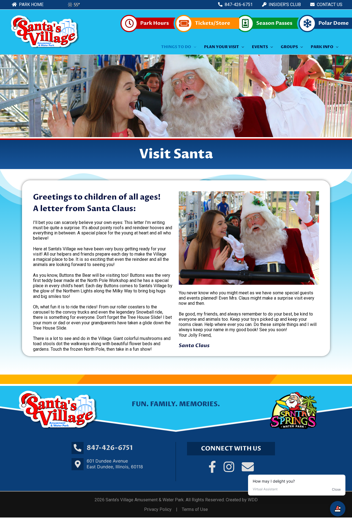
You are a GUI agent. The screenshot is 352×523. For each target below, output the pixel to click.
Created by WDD (242, 499)
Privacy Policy (158, 509)
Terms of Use (195, 509)
